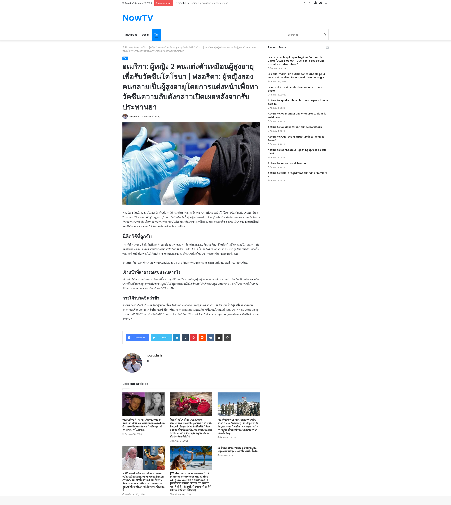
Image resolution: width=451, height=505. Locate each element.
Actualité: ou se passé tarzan (287, 163)
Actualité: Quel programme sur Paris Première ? (297, 174)
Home (128, 47)
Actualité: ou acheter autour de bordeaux (295, 127)
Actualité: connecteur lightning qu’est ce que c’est (297, 151)
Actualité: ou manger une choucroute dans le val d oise (297, 115)
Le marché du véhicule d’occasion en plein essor (295, 88)
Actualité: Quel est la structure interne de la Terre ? (296, 138)
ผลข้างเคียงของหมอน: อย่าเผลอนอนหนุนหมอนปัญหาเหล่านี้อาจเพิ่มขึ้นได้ (238, 449)
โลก (156, 34)
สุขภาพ (145, 34)
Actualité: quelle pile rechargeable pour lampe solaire (298, 102)
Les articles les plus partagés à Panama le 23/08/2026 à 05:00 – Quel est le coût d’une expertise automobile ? (296, 60)
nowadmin (134, 116)
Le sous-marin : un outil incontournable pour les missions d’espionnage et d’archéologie (296, 75)
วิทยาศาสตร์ (131, 34)
